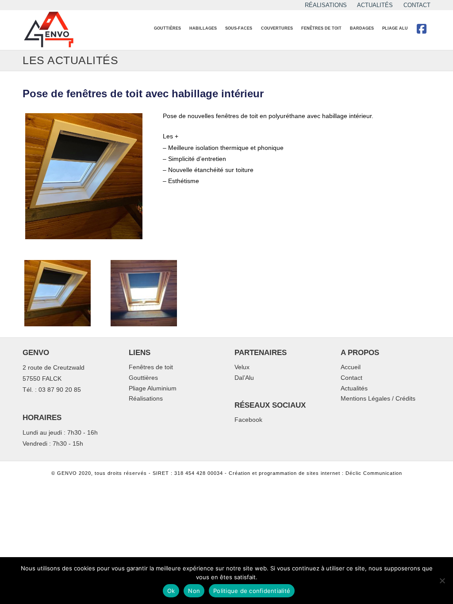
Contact (351, 378)
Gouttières (143, 378)
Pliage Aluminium (153, 388)
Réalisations (146, 399)
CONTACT (416, 5)
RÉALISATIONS (326, 5)
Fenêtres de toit (151, 367)
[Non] (442, 580)
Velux (242, 367)
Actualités (354, 388)
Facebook (248, 420)
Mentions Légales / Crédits (378, 399)
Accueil (351, 367)
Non (194, 590)
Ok (171, 590)
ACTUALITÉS (375, 5)
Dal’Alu (244, 378)
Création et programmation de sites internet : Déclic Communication (315, 473)
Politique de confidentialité (251, 590)
